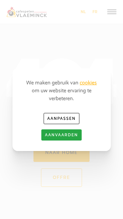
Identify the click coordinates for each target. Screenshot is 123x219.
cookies (88, 82)
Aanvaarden (61, 135)
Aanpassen (61, 118)
